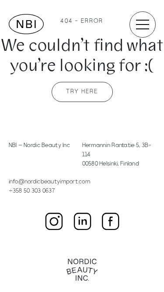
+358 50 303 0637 (32, 191)
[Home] (26, 24)
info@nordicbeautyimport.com (50, 182)
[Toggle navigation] (142, 24)
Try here (82, 92)
